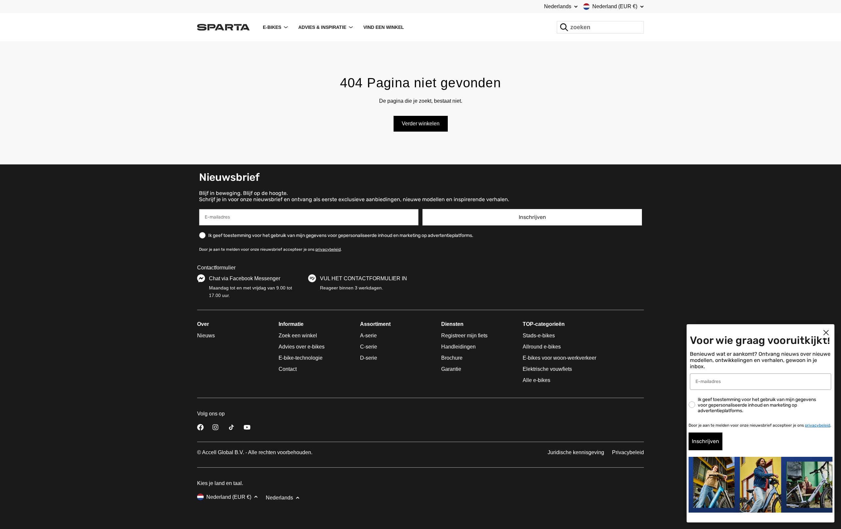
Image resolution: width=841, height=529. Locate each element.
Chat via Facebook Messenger (244, 278)
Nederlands (557, 6)
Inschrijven (532, 217)
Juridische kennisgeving (576, 452)
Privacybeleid (628, 452)
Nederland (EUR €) (614, 6)
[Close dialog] (826, 332)
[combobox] (600, 27)
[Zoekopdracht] (564, 27)
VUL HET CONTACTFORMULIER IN (363, 278)
